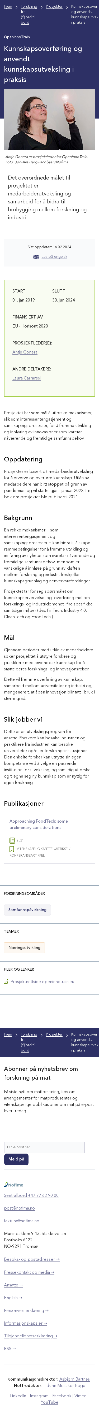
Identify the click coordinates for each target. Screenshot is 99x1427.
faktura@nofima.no (21, 1221)
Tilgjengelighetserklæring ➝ (30, 1336)
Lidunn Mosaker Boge (64, 1386)
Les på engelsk (54, 257)
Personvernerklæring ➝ (26, 1311)
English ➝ (13, 1298)
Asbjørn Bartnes (74, 1379)
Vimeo (80, 1396)
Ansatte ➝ (13, 1285)
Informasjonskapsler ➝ (25, 1323)
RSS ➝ (10, 1349)
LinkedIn (18, 1396)
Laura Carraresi (26, 378)
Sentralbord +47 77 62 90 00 (31, 1196)
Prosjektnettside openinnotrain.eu (42, 982)
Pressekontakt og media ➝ (29, 1273)
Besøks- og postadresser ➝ (32, 1259)
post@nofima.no (19, 1208)
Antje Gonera (24, 352)
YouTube (49, 1402)
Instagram (39, 1396)
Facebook (62, 1396)
